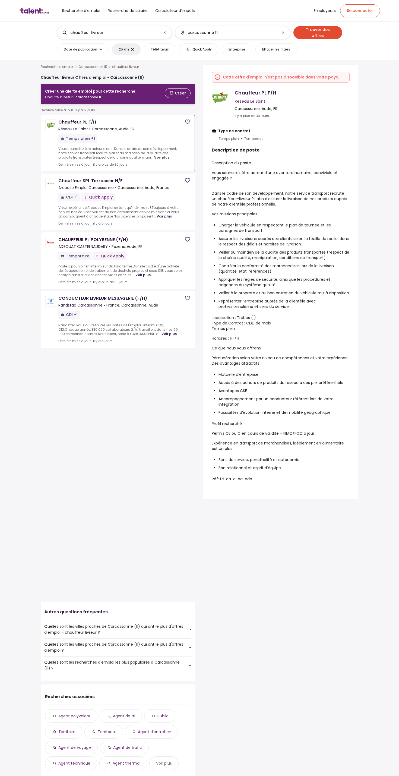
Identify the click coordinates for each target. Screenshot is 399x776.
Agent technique (74, 763)
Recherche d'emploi (57, 66)
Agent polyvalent (74, 716)
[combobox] (114, 33)
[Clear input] (164, 33)
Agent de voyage (74, 747)
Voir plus (161, 157)
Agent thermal (126, 763)
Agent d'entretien (154, 731)
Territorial (107, 731)
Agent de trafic (127, 747)
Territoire (66, 731)
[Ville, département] (228, 33)
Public (163, 716)
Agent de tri (124, 716)
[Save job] (187, 121)
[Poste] (110, 33)
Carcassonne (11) (92, 66)
